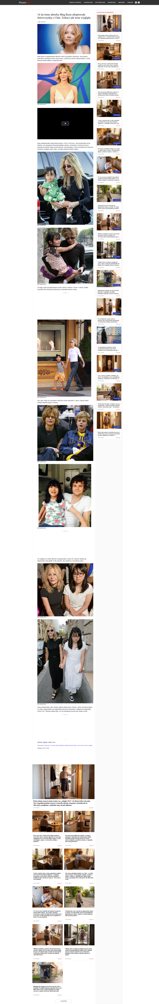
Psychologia (100, 2)
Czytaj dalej (63, 1001)
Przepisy (121, 2)
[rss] (136, 2)
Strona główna (75, 2)
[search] (139, 2)
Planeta (24, 2)
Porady (130, 2)
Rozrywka (112, 2)
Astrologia (88, 2)
